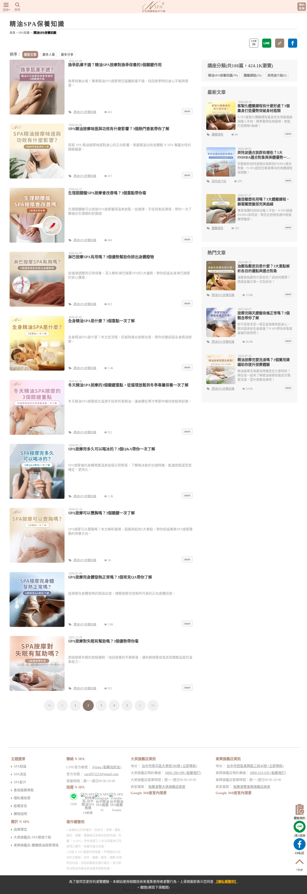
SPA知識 (24, 32)
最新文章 (30, 54)
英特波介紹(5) (277, 75)
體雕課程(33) (252, 75)
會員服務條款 (24, 790)
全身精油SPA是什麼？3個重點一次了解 (101, 321)
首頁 (12, 32)
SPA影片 (20, 782)
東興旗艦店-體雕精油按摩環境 (36, 845)
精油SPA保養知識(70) (223, 75)
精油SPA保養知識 (45, 32)
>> (153, 705)
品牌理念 (20, 829)
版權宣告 (20, 806)
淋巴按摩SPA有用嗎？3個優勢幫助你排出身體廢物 (111, 257)
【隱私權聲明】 (226, 881)
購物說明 (20, 814)
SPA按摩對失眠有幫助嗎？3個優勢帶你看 (103, 641)
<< (49, 705)
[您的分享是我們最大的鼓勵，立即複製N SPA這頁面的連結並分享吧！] (279, 43)
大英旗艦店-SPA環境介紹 (32, 837)
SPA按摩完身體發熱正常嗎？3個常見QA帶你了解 (110, 577)
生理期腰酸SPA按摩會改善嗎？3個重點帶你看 (107, 193)
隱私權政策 (22, 798)
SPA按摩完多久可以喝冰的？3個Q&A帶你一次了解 (111, 449)
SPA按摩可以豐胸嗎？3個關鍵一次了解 (101, 513)
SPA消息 (20, 774)
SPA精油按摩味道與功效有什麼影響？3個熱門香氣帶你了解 (118, 129)
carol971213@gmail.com (101, 774)
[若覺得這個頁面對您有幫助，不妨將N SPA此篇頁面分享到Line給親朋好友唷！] (267, 43)
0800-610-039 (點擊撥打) (268, 773)
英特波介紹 (219, 181)
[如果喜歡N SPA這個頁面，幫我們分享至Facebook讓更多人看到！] (292, 43)
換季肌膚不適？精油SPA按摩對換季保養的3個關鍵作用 (115, 65)
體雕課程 (217, 134)
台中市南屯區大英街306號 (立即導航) (169, 766)
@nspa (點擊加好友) (106, 767)
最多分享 (67, 54)
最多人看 (48, 54)
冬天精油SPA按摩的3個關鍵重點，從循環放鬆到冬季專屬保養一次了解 (128, 385)
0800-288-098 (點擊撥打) (183, 773)
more (288, 133)
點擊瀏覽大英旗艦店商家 (166, 787)
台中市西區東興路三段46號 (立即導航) (255, 766)
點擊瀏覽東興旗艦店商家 (251, 787)
